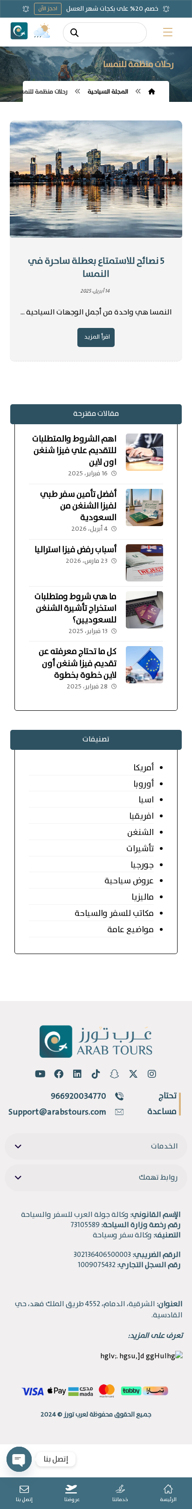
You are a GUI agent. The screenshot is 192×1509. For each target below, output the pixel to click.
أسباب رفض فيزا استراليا (75, 549)
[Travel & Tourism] (19, 30)
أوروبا (143, 784)
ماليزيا (142, 897)
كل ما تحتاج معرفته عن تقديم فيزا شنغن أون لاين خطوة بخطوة (78, 663)
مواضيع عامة (130, 929)
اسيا (146, 800)
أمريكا (143, 768)
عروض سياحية (129, 881)
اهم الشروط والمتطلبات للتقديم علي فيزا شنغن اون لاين (74, 451)
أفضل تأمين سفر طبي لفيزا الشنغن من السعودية (78, 506)
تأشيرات (140, 848)
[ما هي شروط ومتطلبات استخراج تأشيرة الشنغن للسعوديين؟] (144, 609)
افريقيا (141, 816)
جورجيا (142, 865)
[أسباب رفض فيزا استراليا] (144, 562)
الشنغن (140, 832)
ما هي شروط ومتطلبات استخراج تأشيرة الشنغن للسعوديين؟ (75, 608)
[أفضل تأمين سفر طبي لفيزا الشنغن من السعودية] (144, 507)
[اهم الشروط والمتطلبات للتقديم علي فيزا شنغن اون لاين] (144, 452)
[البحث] (74, 33)
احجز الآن (47, 8)
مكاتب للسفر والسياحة (114, 913)
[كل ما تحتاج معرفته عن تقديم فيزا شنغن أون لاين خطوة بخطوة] (144, 664)
